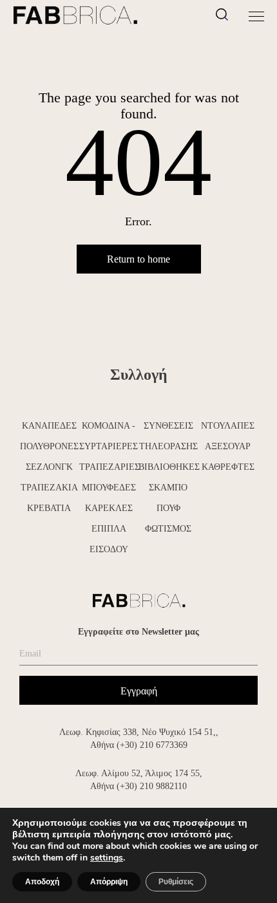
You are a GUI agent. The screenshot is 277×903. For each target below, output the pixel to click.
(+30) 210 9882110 (152, 786)
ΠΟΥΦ (168, 508)
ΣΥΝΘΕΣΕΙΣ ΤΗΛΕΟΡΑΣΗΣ (168, 436)
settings (106, 858)
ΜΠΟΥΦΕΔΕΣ (109, 487)
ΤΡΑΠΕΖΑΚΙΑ (49, 487)
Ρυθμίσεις (175, 882)
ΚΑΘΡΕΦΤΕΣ (228, 467)
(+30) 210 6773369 (152, 745)
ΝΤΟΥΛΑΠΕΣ (227, 426)
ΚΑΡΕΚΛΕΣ (109, 508)
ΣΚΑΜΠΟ (168, 487)
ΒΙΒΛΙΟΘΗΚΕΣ (168, 467)
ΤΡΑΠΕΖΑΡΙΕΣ (109, 467)
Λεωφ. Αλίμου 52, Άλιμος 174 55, (138, 773)
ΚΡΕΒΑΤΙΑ (49, 508)
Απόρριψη (109, 882)
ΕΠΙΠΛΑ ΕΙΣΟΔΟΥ (109, 539)
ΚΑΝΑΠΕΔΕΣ (49, 426)
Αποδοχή (42, 882)
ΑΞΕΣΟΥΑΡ (228, 446)
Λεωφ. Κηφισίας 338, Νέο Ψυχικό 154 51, (137, 732)
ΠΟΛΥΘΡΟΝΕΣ (49, 446)
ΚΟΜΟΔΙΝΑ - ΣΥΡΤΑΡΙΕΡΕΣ (108, 436)
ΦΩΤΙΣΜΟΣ (168, 529)
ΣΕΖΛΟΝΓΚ (49, 467)
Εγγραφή (138, 690)
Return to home (138, 259)
